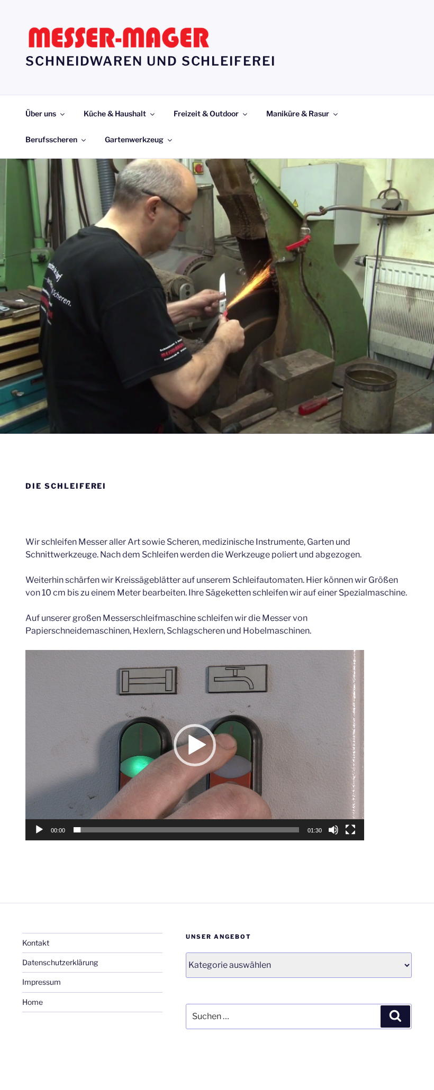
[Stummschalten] (333, 830)
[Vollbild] (350, 830)
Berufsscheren (51, 139)
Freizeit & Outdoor (206, 113)
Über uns (40, 113)
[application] (194, 745)
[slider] (186, 829)
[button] (195, 745)
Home (32, 1001)
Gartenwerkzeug (134, 139)
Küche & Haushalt (115, 113)
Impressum (41, 981)
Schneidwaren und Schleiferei (150, 61)
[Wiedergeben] (39, 830)
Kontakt (35, 942)
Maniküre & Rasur (297, 113)
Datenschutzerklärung (60, 962)
